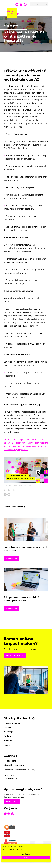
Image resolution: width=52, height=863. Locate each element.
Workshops (8, 732)
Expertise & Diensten (12, 723)
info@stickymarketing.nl (14, 765)
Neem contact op (14, 655)
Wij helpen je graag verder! (16, 449)
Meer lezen (11, 558)
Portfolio (7, 736)
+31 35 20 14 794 (10, 761)
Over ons (7, 727)
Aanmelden (11, 801)
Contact (7, 746)
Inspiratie (8, 740)
